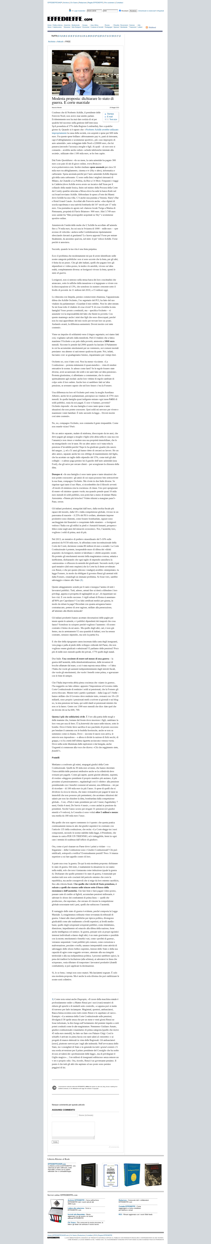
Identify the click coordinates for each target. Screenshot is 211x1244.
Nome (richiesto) (86, 1115)
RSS (120, 1214)
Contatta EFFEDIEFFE (127, 1206)
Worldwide (123, 27)
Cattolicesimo (57, 27)
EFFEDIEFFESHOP (55, 3)
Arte (139, 25)
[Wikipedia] (62, 1119)
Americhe (67, 25)
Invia (55, 1142)
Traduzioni (132, 27)
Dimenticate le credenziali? (147, 11)
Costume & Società (97, 27)
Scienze (132, 25)
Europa (85, 25)
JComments (114, 1147)
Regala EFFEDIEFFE (95, 3)
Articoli (60, 42)
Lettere (140, 27)
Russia (107, 25)
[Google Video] (56, 1119)
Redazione (82, 3)
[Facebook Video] (59, 1119)
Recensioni (124, 25)
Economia (86, 27)
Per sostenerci (109, 3)
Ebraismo (67, 27)
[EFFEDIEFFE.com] (71, 21)
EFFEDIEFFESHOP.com (57, 1164)
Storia (49, 27)
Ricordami (124, 11)
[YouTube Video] (53, 1119)
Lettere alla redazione (76, 1208)
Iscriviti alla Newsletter (76, 1214)
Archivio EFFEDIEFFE (76, 1200)
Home (49, 25)
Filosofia (116, 25)
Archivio (66, 3)
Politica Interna (58, 25)
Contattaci (119, 3)
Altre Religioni (76, 27)
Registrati (161, 11)
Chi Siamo (74, 3)
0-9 (59, 36)
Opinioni (116, 27)
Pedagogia (108, 27)
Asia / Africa (94, 25)
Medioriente (76, 25)
